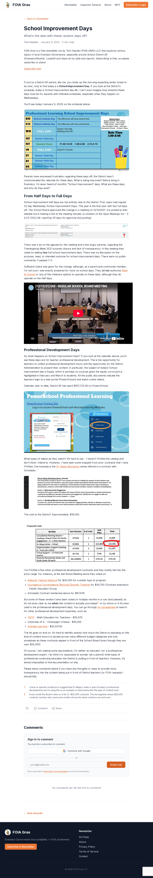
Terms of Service (88, 851)
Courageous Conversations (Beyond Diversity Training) (58, 584)
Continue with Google (79, 751)
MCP (117, 4)
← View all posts (33, 813)
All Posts (84, 837)
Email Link (116, 764)
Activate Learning (37, 626)
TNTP (30, 617)
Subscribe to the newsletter (55, 771)
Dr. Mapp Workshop (67, 466)
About (107, 4)
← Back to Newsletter (36, 18)
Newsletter (71, 4)
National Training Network (42, 580)
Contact (83, 856)
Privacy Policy (87, 846)
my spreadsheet (106, 607)
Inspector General (91, 4)
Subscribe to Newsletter (20, 846)
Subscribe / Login (136, 4)
